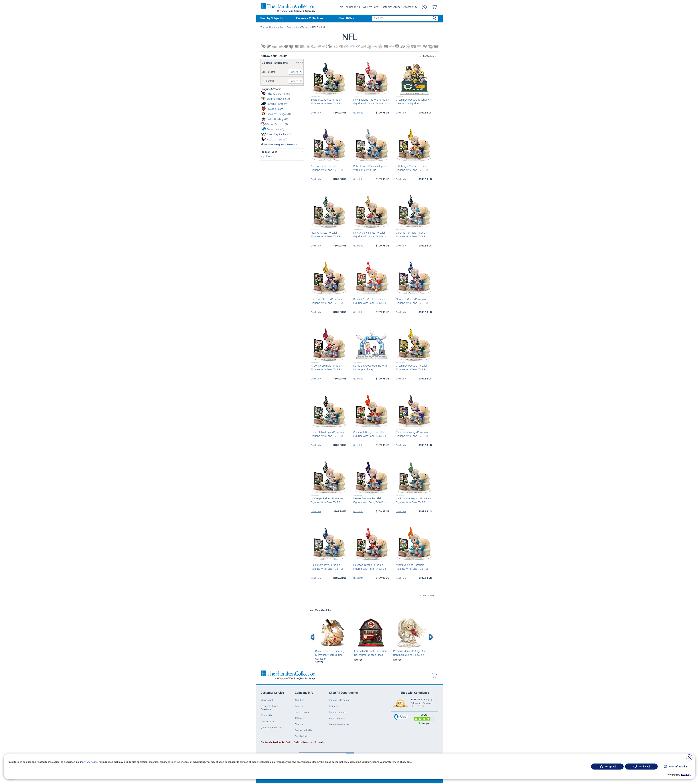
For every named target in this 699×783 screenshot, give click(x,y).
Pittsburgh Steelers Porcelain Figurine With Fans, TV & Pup (412, 168)
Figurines (265, 156)
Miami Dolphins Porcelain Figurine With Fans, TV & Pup (412, 566)
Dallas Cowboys (276, 119)
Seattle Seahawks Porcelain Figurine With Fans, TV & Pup (327, 101)
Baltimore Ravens (277, 98)
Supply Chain (301, 736)
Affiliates (299, 718)
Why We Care (370, 7)
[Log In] (424, 7)
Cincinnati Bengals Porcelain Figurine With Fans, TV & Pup (369, 434)
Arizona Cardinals (277, 93)
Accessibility (410, 7)
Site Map (299, 724)
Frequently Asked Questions (269, 707)
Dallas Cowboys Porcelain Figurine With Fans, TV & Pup (327, 566)
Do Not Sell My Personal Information (293, 742)
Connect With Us (303, 730)
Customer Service (390, 7)
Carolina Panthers (277, 103)
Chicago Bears (275, 109)
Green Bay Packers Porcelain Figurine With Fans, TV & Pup (412, 367)
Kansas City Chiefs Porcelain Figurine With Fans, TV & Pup (369, 301)
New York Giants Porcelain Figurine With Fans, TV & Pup (412, 301)
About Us (299, 700)
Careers (299, 706)
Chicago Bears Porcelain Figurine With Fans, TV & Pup (327, 168)
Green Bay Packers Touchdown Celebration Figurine (413, 101)
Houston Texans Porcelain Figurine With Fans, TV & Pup (369, 566)
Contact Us (266, 715)
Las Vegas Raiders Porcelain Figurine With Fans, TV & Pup (327, 500)
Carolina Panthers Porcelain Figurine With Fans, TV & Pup (412, 234)
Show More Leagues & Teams (277, 144)
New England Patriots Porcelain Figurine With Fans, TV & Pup (371, 101)
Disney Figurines (337, 712)
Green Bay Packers (278, 134)
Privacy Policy (302, 712)
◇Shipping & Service (271, 727)
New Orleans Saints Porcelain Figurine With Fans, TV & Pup (369, 234)
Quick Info (316, 112)
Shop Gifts (345, 18)
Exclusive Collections (309, 18)
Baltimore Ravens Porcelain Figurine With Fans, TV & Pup (327, 301)
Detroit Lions (274, 129)
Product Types (268, 152)
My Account (267, 700)
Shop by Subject (270, 18)
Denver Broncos (276, 124)
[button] (401, 716)
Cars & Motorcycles (339, 724)
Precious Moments (339, 700)
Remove (294, 71)
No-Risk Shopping (350, 7)
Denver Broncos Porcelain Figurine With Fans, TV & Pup (369, 500)
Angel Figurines (337, 718)
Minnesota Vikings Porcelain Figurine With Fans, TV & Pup (412, 434)
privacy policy (89, 762)
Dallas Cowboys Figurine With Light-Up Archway (370, 367)
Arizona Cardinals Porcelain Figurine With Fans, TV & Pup (327, 367)
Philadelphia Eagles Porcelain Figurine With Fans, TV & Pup (327, 434)
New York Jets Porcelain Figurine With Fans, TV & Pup (327, 234)
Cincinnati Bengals (277, 114)
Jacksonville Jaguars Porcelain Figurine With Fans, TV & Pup (413, 500)
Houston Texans (276, 139)
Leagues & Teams (270, 89)
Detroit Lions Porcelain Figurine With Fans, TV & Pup (370, 168)
